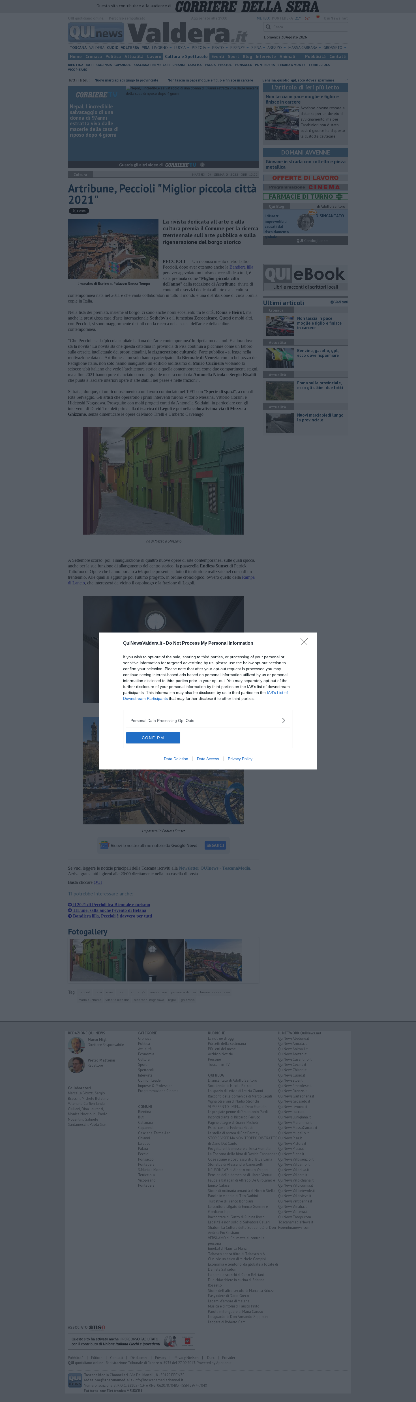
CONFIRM (153, 738)
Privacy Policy (240, 758)
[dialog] (208, 701)
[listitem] (208, 720)
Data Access (208, 758)
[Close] (306, 643)
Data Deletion (176, 758)
